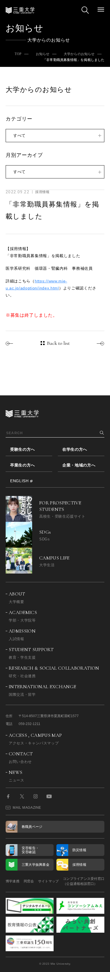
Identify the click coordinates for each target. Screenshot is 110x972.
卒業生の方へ (22, 465)
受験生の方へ (22, 449)
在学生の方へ (74, 449)
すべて (19, 135)
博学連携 (12, 881)
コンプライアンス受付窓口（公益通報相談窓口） (83, 881)
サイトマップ (48, 881)
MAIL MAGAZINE (27, 807)
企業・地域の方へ (79, 465)
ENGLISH (19, 481)
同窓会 (29, 881)
